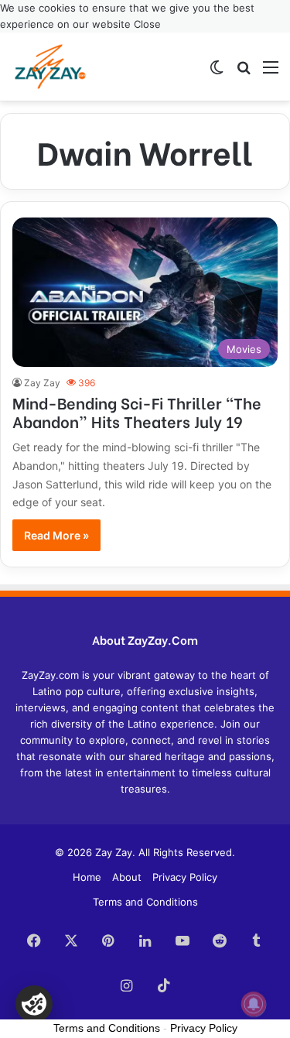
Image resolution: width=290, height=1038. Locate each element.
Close (147, 24)
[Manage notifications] (253, 1004)
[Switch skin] (216, 72)
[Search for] (243, 72)
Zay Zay (42, 383)
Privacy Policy (184, 877)
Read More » (56, 535)
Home (87, 877)
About (127, 877)
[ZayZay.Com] (50, 66)
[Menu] (270, 72)
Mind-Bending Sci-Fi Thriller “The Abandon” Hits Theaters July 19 (136, 411)
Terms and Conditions (145, 902)
